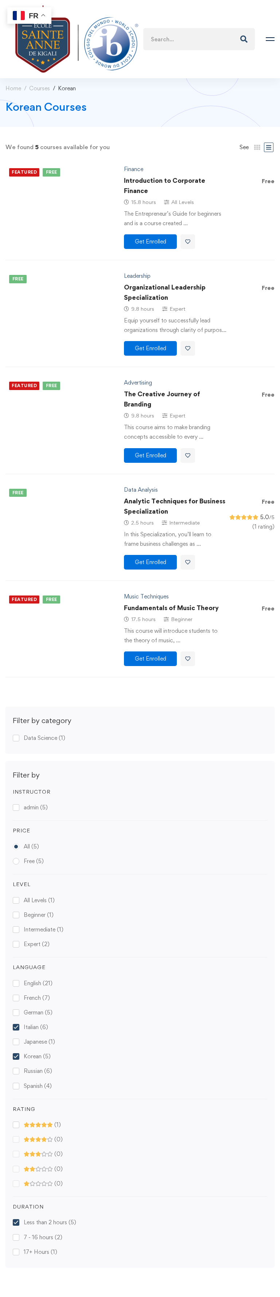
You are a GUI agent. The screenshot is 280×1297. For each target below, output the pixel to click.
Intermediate (43, 929)
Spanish (38, 1085)
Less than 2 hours (50, 1222)
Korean (37, 1056)
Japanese (39, 1041)
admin (36, 807)
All (31, 846)
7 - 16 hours (43, 1237)
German (38, 1012)
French (37, 997)
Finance (133, 169)
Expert (37, 944)
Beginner (39, 914)
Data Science (44, 737)
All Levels (39, 900)
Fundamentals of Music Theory (171, 608)
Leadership (137, 275)
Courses (39, 88)
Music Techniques (146, 596)
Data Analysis (141, 489)
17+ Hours (40, 1251)
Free (34, 861)
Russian (38, 1070)
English (38, 983)
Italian (36, 1027)
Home (13, 88)
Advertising (138, 382)
